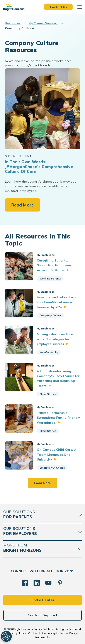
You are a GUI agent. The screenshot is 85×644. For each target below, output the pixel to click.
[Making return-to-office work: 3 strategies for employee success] (19, 340)
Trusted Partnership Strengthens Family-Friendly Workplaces (58, 418)
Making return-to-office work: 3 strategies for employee (55, 339)
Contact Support (43, 615)
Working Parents (50, 278)
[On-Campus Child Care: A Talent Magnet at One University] (19, 455)
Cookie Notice (37, 633)
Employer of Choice (52, 467)
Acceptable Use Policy (62, 633)
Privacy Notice (17, 633)
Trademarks (42, 637)
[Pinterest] (60, 583)
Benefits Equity (48, 352)
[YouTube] (48, 583)
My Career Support (43, 23)
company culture (50, 315)
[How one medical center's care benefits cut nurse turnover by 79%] (19, 303)
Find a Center (42, 600)
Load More (42, 483)
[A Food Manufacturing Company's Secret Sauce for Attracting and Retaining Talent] (19, 377)
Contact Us (58, 7)
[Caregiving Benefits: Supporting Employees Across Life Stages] (19, 266)
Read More (22, 205)
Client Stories (47, 394)
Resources (13, 23)
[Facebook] (25, 583)
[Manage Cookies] (6, 636)
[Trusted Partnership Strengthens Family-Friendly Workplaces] (19, 418)
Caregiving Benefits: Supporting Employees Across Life (54, 265)
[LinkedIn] (37, 583)
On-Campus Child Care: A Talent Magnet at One (56, 454)
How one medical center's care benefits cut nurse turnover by (56, 302)
